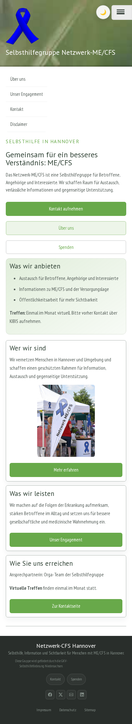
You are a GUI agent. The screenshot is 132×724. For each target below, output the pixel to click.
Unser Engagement (66, 540)
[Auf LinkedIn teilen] (82, 694)
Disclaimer (18, 124)
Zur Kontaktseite (66, 606)
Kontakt (16, 109)
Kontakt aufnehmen (66, 209)
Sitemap (89, 709)
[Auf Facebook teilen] (50, 694)
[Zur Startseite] (22, 26)
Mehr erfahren (66, 470)
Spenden (66, 247)
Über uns (66, 228)
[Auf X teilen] (60, 694)
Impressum (44, 709)
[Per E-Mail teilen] (71, 694)
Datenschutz (67, 709)
